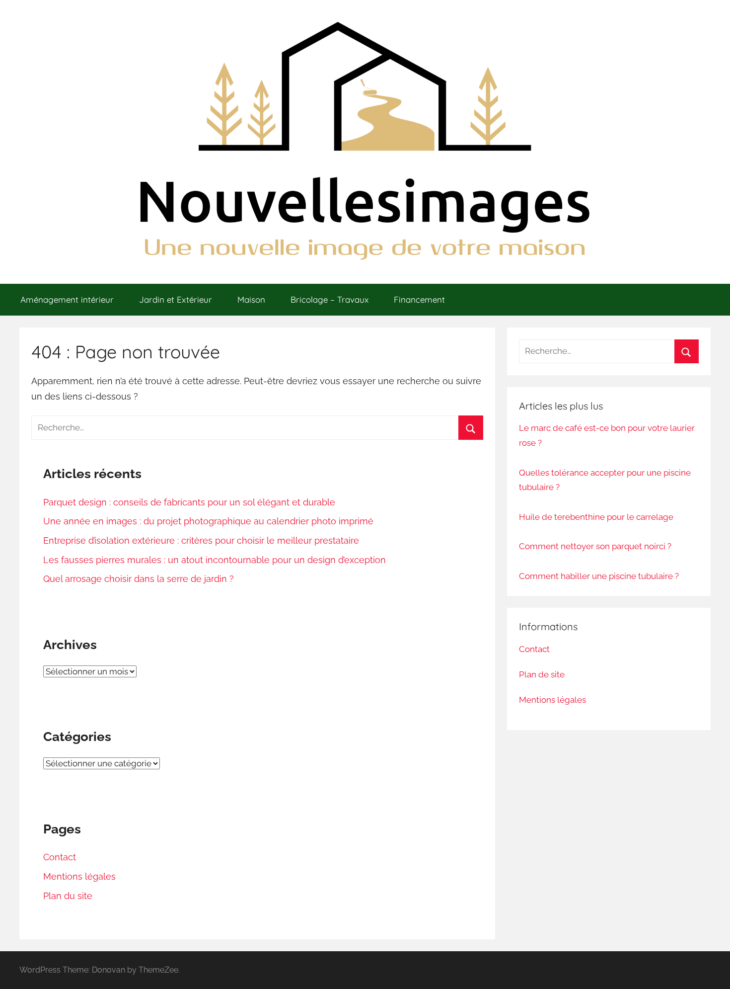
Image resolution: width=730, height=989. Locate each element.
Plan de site (542, 674)
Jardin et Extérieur (175, 299)
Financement (419, 299)
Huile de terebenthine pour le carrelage (596, 517)
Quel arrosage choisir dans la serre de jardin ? (138, 579)
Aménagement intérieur (67, 299)
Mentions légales (79, 876)
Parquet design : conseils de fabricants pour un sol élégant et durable (189, 502)
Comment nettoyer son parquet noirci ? (595, 546)
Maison (251, 299)
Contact (59, 857)
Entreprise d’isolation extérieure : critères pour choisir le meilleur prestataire (201, 540)
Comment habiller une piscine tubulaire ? (599, 576)
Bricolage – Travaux (329, 299)
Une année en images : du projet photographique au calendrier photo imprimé (208, 521)
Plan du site (67, 896)
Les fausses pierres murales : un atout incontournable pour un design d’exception (214, 560)
